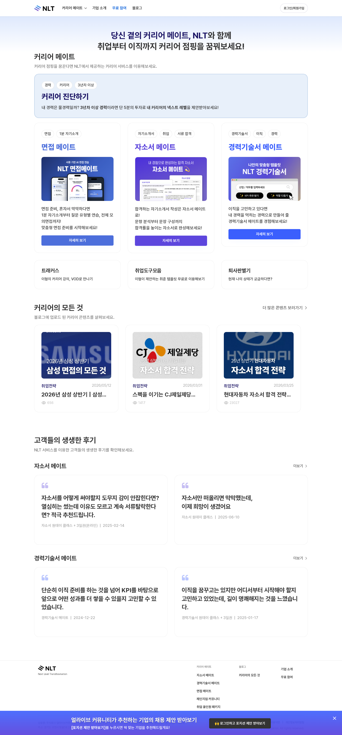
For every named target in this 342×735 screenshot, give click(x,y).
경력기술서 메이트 (208, 683)
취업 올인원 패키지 (208, 707)
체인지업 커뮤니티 (208, 699)
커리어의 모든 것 (249, 675)
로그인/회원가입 (294, 8)
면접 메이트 (204, 691)
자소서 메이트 (205, 675)
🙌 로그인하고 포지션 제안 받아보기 (240, 723)
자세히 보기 (77, 240)
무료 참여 (287, 677)
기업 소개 (287, 669)
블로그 (137, 8)
